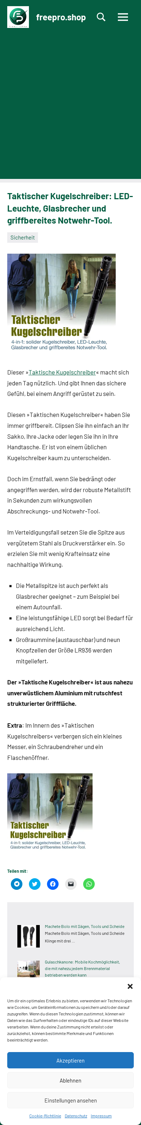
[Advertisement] (70, 108)
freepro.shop (61, 17)
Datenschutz (76, 1115)
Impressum (101, 1115)
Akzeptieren (70, 1060)
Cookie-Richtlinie (45, 1115)
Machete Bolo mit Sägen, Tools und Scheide (84, 926)
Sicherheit (22, 237)
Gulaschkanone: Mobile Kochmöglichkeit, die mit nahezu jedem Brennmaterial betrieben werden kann (82, 968)
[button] (130, 986)
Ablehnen (70, 1080)
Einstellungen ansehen (70, 1100)
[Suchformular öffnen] (101, 17)
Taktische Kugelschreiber (62, 372)
